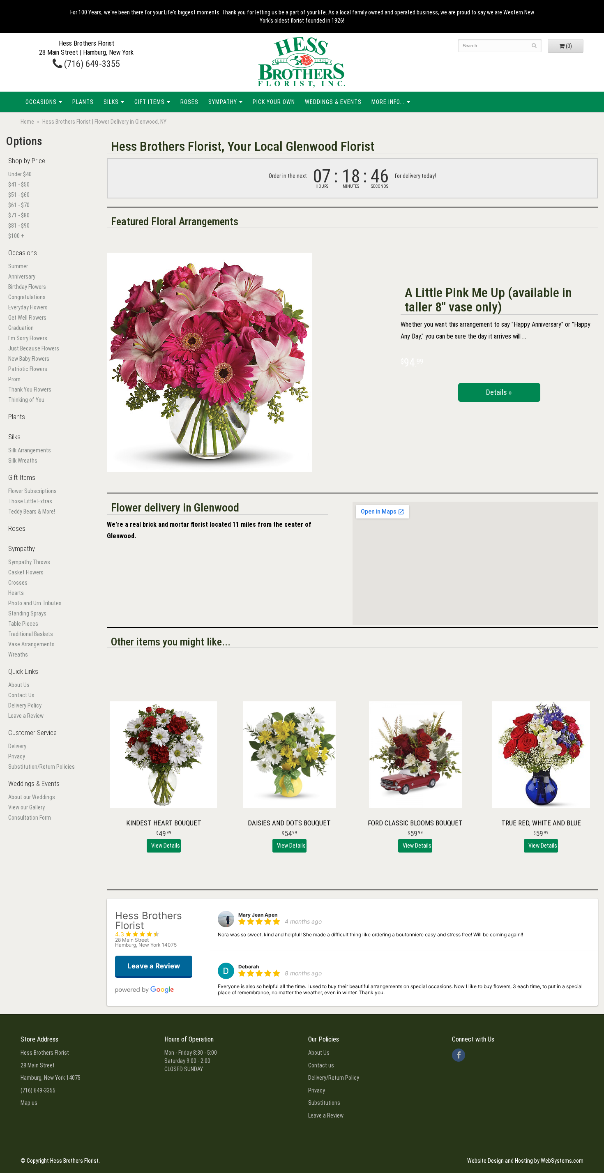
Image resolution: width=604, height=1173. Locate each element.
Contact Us (21, 695)
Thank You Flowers (29, 389)
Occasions (41, 102)
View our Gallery (26, 807)
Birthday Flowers (27, 286)
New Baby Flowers (28, 358)
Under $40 (20, 174)
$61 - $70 (19, 205)
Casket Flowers (26, 572)
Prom (14, 379)
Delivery (17, 746)
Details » (499, 392)
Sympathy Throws (29, 562)
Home (27, 121)
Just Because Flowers (33, 348)
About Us (19, 685)
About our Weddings (31, 797)
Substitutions (324, 1102)
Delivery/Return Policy (333, 1077)
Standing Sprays (27, 613)
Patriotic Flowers (27, 369)
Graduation (21, 328)
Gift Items (149, 102)
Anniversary (21, 276)
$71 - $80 (19, 215)
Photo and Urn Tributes (35, 603)
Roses (189, 102)
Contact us (321, 1065)
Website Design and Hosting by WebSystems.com (525, 1160)
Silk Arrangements (29, 450)
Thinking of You (26, 399)
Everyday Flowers (28, 307)
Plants (83, 102)
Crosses (18, 582)
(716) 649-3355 (91, 63)
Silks (111, 102)
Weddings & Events (333, 102)
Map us (29, 1102)
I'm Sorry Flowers (27, 338)
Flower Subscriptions (32, 491)
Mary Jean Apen (257, 915)
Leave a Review (26, 715)
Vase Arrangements (31, 644)
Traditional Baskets (30, 634)
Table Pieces (23, 623)
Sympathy (222, 102)
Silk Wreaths (22, 460)
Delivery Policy (24, 705)
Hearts (16, 593)
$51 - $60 (19, 194)
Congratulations (27, 297)
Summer (18, 266)
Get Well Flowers (27, 317)
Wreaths (18, 654)
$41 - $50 (19, 184)
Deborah (248, 966)
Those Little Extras (30, 501)
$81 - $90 (19, 225)
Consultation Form (29, 817)
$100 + (16, 236)
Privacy (16, 756)
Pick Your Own (274, 102)
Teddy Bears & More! (31, 511)
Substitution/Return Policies (41, 766)
